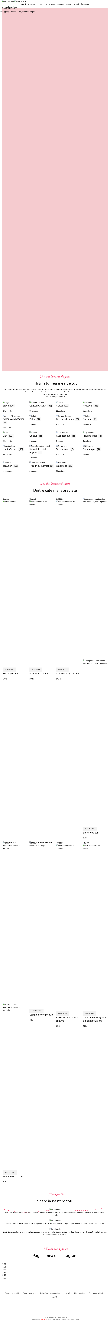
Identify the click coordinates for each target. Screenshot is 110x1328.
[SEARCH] (107, 7)
